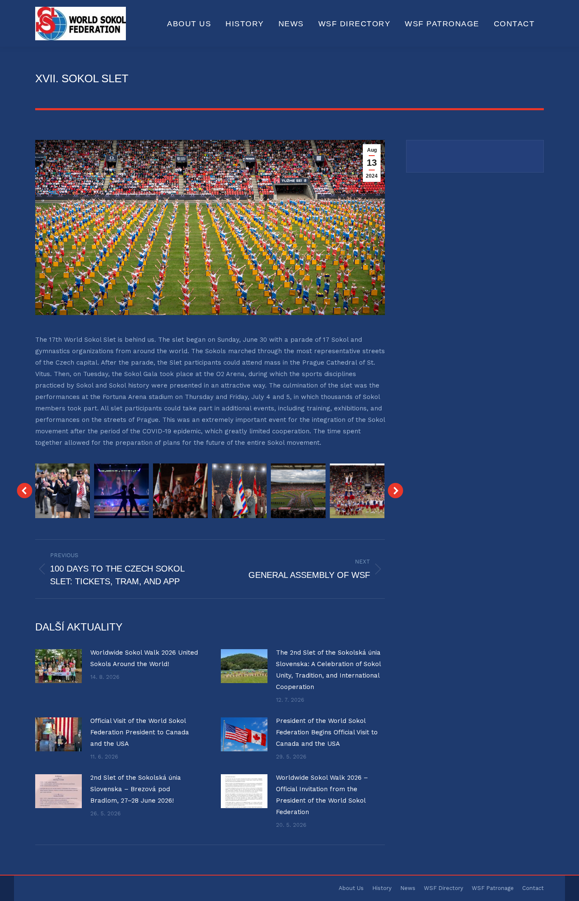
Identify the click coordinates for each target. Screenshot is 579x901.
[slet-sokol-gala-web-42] (121, 490)
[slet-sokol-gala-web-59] (180, 490)
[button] (24, 490)
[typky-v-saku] (62, 490)
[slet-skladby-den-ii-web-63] (298, 490)
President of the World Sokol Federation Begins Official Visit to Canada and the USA (327, 732)
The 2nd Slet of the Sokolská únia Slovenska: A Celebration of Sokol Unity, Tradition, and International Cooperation (328, 670)
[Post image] (58, 666)
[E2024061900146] (239, 490)
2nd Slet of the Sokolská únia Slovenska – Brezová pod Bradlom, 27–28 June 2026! (135, 789)
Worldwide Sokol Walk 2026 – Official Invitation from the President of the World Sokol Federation (322, 795)
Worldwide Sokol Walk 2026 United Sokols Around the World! (144, 658)
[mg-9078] (357, 490)
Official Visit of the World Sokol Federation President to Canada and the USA (139, 732)
